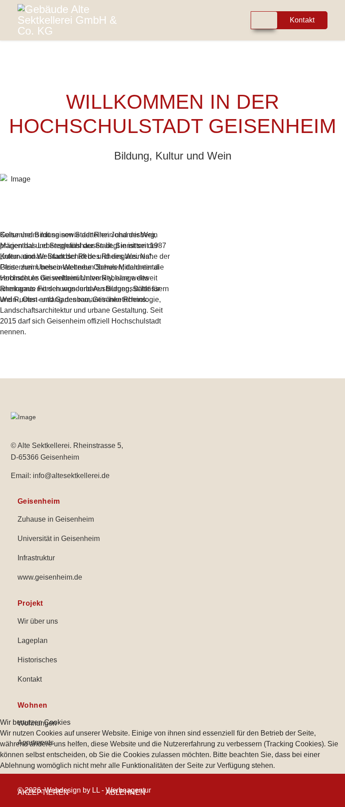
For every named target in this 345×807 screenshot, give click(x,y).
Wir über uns (38, 621)
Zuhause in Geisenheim (56, 519)
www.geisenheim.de (50, 577)
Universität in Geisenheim (59, 538)
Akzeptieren (43, 792)
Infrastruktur (36, 558)
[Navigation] (191, 20)
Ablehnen (126, 792)
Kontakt (30, 679)
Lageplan (33, 640)
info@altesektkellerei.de (71, 475)
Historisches (37, 660)
